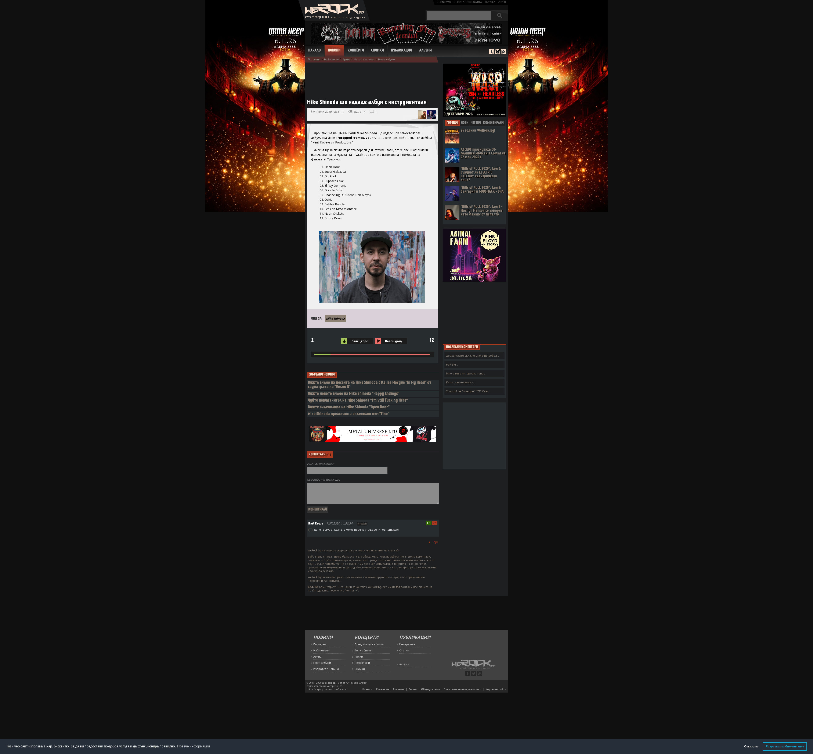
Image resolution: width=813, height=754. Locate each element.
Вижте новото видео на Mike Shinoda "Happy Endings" (353, 394)
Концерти (356, 51)
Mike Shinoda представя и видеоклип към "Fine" (348, 414)
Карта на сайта (496, 689)
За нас (413, 689)
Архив (346, 59)
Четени (476, 123)
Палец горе (359, 341)
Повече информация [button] (193, 746)
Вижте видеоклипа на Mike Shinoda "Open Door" (349, 407)
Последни (314, 59)
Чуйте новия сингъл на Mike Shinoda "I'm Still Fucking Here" (358, 401)
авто (502, 2)
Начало (314, 51)
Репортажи (362, 663)
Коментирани (493, 123)
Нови (464, 123)
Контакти (382, 689)
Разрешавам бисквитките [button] (785, 746)
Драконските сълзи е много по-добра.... (472, 356)
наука (490, 2)
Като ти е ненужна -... (460, 382)
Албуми (425, 51)
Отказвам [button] (751, 746)
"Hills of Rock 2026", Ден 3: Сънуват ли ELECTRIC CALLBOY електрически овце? (481, 174)
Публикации (401, 51)
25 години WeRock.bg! (478, 130)
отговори (362, 523)
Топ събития (363, 650)
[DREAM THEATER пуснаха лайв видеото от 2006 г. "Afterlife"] (431, 114)
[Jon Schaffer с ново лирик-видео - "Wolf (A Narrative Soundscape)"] (422, 114)
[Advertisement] (370, 78)
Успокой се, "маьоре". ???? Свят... (468, 391)
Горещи (452, 123)
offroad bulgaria (468, 2)
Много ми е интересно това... (465, 373)
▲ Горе (433, 542)
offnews (444, 2)
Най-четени (331, 59)
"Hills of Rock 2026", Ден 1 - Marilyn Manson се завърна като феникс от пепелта (482, 210)
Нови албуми (386, 59)
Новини (334, 51)
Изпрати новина (364, 59)
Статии (404, 650)
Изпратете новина (326, 669)
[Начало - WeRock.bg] (334, 19)
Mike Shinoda (335, 318)
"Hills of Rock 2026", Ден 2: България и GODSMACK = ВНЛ (482, 189)
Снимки (377, 51)
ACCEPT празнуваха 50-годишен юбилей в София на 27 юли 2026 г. (483, 153)
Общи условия (430, 689)
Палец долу (393, 341)
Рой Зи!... (452, 364)
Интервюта (407, 644)
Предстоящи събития (369, 644)
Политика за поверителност (463, 689)
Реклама (399, 689)
